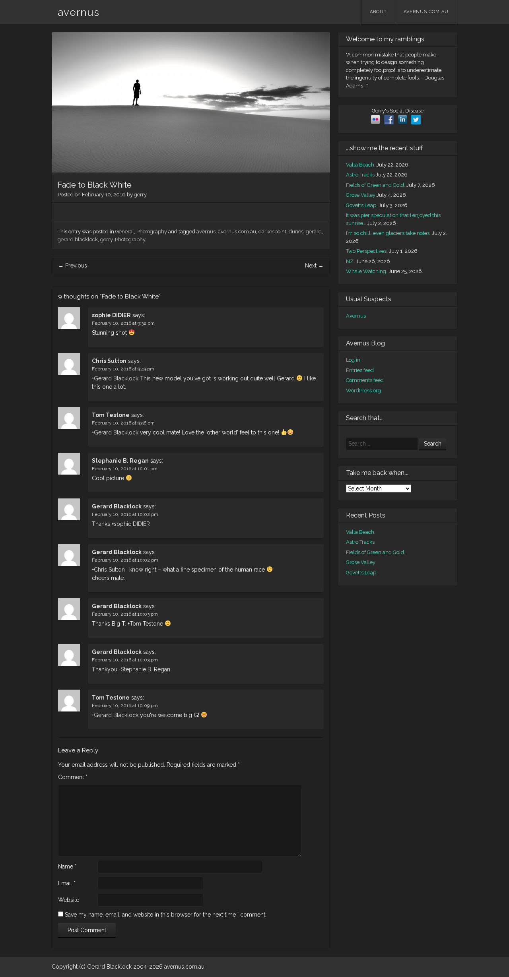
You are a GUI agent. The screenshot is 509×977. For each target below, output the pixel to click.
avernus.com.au (426, 11)
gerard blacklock (78, 239)
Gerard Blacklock (116, 378)
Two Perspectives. (367, 251)
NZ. (350, 261)
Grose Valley (360, 195)
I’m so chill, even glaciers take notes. (388, 233)
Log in (353, 360)
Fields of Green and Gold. (375, 185)
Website (68, 900)
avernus (78, 12)
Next (314, 265)
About (378, 11)
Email (67, 883)
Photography (151, 232)
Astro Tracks (360, 175)
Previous (72, 265)
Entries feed (360, 370)
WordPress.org (363, 391)
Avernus (356, 316)
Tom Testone (111, 415)
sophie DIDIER (111, 315)
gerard (314, 232)
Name (67, 866)
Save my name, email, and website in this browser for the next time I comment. (165, 914)
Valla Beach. (360, 165)
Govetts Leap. (361, 205)
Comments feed (365, 380)
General (124, 232)
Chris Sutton (109, 361)
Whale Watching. (366, 271)
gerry (140, 195)
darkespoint (272, 232)
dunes (296, 232)
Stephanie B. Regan (120, 460)
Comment (72, 777)
